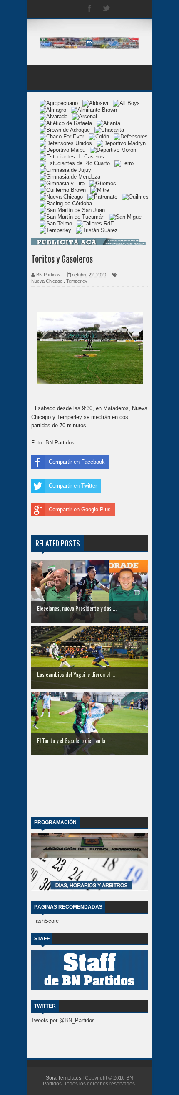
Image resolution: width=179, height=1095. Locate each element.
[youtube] (139, 9)
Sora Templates (63, 1078)
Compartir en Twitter (73, 485)
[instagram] (122, 9)
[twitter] (106, 9)
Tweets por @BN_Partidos (63, 1020)
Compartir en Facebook (77, 462)
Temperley (76, 280)
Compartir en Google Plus (80, 509)
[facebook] (89, 9)
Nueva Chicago (46, 280)
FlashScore (45, 921)
